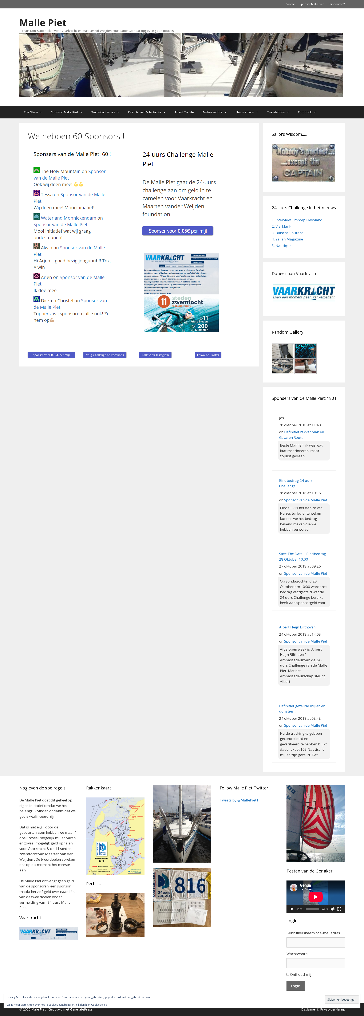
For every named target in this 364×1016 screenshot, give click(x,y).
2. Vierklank (281, 226)
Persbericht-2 (336, 4)
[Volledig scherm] (339, 909)
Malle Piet (42, 22)
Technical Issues (103, 112)
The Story (31, 112)
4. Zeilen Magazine (287, 239)
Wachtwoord (297, 953)
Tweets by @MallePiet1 (239, 800)
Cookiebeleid (99, 1005)
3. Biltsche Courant (287, 232)
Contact (290, 4)
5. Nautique (282, 245)
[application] (315, 896)
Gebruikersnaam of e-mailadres (313, 932)
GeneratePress (81, 1009)
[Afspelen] (292, 909)
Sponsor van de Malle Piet (305, 500)
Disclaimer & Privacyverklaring (323, 1009)
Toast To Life (184, 112)
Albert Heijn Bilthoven (297, 627)
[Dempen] (333, 909)
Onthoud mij (300, 974)
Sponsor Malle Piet (312, 4)
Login (295, 985)
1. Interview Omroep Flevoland (297, 219)
